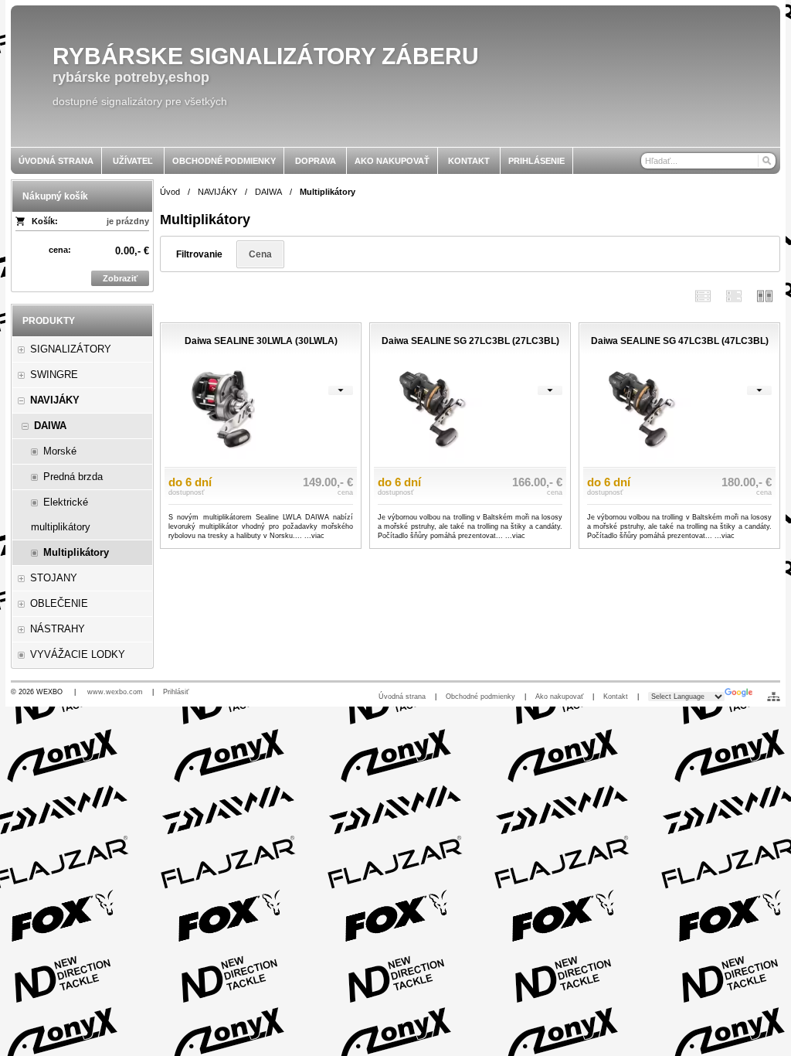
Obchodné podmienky (480, 696)
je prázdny (128, 221)
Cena (260, 254)
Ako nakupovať (559, 696)
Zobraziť (120, 278)
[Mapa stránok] (773, 696)
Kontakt (615, 696)
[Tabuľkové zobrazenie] (733, 296)
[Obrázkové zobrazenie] (764, 296)
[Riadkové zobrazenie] (702, 296)
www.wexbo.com (115, 692)
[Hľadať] (766, 160)
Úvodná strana (402, 696)
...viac (314, 536)
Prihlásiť (175, 692)
